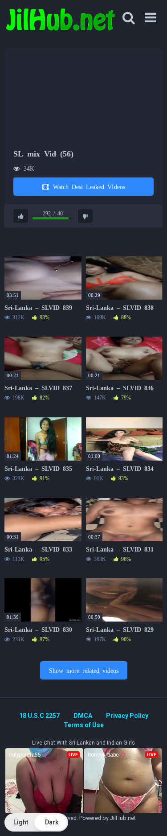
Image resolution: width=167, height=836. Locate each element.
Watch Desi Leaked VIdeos (87, 186)
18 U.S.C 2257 (39, 715)
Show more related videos (83, 670)
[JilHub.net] (60, 23)
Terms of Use (84, 725)
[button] (36, 822)
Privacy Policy (127, 715)
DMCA (82, 715)
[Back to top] (150, 818)
